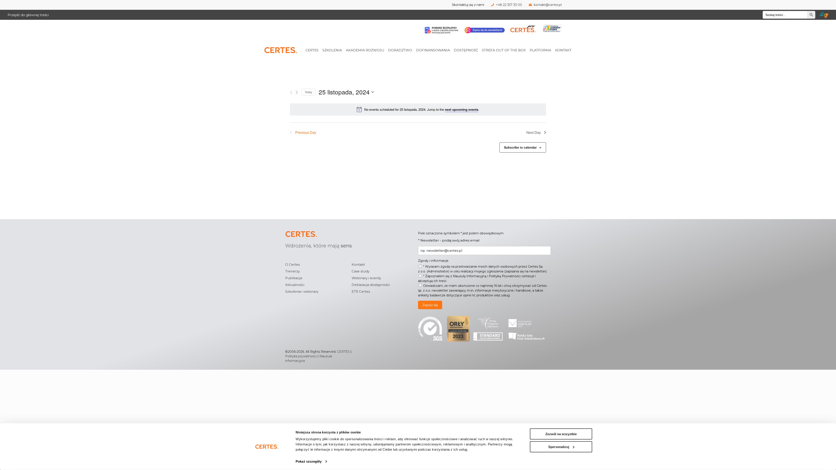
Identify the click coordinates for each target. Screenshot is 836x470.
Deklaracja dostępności (371, 285)
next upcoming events (461, 109)
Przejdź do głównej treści (28, 15)
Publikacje (293, 278)
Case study (360, 271)
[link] (317, 40)
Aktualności (294, 285)
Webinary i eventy (366, 278)
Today (308, 92)
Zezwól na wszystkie (561, 434)
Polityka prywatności (301, 356)
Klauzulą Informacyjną (469, 276)
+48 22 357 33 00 (509, 5)
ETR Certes (361, 291)
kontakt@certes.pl (548, 5)
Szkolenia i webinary (302, 291)
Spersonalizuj (558, 446)
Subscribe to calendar (520, 147)
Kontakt (358, 264)
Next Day (533, 132)
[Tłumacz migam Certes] (824, 14)
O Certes (292, 264)
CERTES (343, 352)
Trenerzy (292, 271)
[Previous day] (291, 92)
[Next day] (297, 92)
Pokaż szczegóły (309, 461)
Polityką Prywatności (505, 276)
